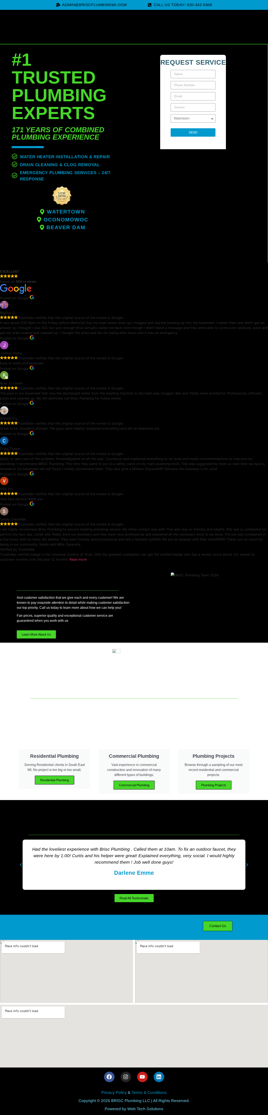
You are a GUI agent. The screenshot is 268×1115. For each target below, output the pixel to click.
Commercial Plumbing (134, 785)
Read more (78, 559)
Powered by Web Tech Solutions (134, 1109)
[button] (21, 865)
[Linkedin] (159, 1077)
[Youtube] (142, 1077)
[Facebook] (109, 1077)
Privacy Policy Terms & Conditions (134, 1092)
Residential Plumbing (54, 780)
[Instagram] (126, 1077)
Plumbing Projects (213, 785)
